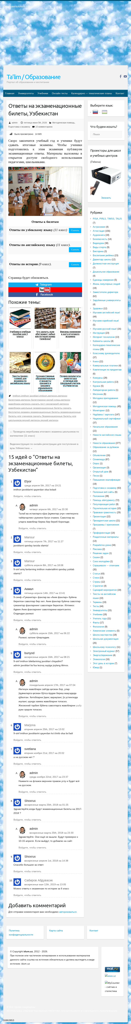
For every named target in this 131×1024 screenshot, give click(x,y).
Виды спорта (99, 247)
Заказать (106, 197)
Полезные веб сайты (103, 492)
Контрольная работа (103, 382)
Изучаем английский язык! (106, 312)
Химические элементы (104, 630)
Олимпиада (99, 459)
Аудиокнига (99, 235)
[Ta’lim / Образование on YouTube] (125, 76)
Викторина (98, 251)
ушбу (79, 705)
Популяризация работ (104, 504)
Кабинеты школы (101, 341)
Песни (96, 475)
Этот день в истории (103, 663)
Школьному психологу (104, 647)
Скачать (75, 230)
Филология (98, 626)
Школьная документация (105, 639)
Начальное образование (105, 426)
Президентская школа (104, 520)
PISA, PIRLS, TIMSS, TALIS (107, 218)
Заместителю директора (105, 292)
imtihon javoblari (30, 395)
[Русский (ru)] (95, 111)
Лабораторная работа (104, 390)
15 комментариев (43, 127)
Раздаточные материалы (106, 537)
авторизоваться (68, 911)
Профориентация (101, 533)
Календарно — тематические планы (91, 93)
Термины (97, 602)
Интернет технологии (104, 337)
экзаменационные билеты (45, 412)
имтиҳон (26, 404)
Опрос (96, 463)
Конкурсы (98, 378)
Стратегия (98, 586)
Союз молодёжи (101, 561)
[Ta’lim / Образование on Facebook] (120, 76)
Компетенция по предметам (107, 369)
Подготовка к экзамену (19, 127)
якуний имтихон (31, 420)
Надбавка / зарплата (103, 414)
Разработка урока (102, 545)
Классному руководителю (106, 353)
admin (15, 123)
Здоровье (98, 308)
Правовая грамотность (104, 512)
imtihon (16, 395)
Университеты (26, 93)
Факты (96, 622)
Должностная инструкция (106, 263)
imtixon (43, 395)
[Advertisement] (65, 39)
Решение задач (100, 553)
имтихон (52, 395)
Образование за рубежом (106, 447)
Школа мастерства (102, 635)
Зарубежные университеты (107, 300)
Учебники (43, 93)
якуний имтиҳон (49, 420)
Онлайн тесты (60, 93)
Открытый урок (100, 471)
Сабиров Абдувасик (38, 880)
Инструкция (99, 333)
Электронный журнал (104, 651)
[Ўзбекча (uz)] (104, 111)
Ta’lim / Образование (33, 76)
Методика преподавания (105, 398)
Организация (99, 467)
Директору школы (102, 259)
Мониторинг (99, 410)
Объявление (99, 455)
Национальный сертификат (107, 418)
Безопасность (100, 239)
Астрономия (99, 227)
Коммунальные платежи (105, 365)
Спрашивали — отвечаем (106, 565)
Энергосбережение (102, 655)
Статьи (96, 573)
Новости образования (104, 443)
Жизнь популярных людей (106, 284)
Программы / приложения (106, 524)
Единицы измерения (103, 280)
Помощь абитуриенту (104, 500)
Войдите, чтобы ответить (27, 496)
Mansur (29, 537)
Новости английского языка (107, 435)
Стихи (96, 577)
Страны (96, 582)
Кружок (96, 386)
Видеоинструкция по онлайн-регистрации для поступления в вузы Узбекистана (44, 446)
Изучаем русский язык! (105, 329)
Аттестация (99, 231)
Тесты (96, 606)
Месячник (98, 394)
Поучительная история (104, 508)
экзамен (25, 412)
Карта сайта (56, 930)
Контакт (120, 93)
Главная (9, 93)
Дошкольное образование (106, 271)
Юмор (96, 667)
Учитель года (100, 618)
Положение (98, 496)
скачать (35, 404)
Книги (96, 361)
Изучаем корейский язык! (106, 320)
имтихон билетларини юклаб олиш (40, 399)
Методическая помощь (63, 123)
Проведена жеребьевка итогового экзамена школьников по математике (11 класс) (44, 433)
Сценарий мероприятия (105, 590)
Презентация (99, 516)
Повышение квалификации (106, 480)
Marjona (29, 725)
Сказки (96, 557)
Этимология (99, 659)
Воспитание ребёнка (103, 255)
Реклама (97, 549)
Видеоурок (98, 243)
